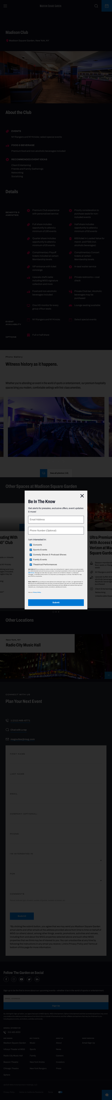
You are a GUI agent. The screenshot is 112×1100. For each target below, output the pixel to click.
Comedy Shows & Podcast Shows (49, 554)
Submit (56, 602)
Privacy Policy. (37, 592)
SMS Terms (31, 573)
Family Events (40, 559)
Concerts (37, 544)
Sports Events (40, 549)
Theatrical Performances (45, 564)
